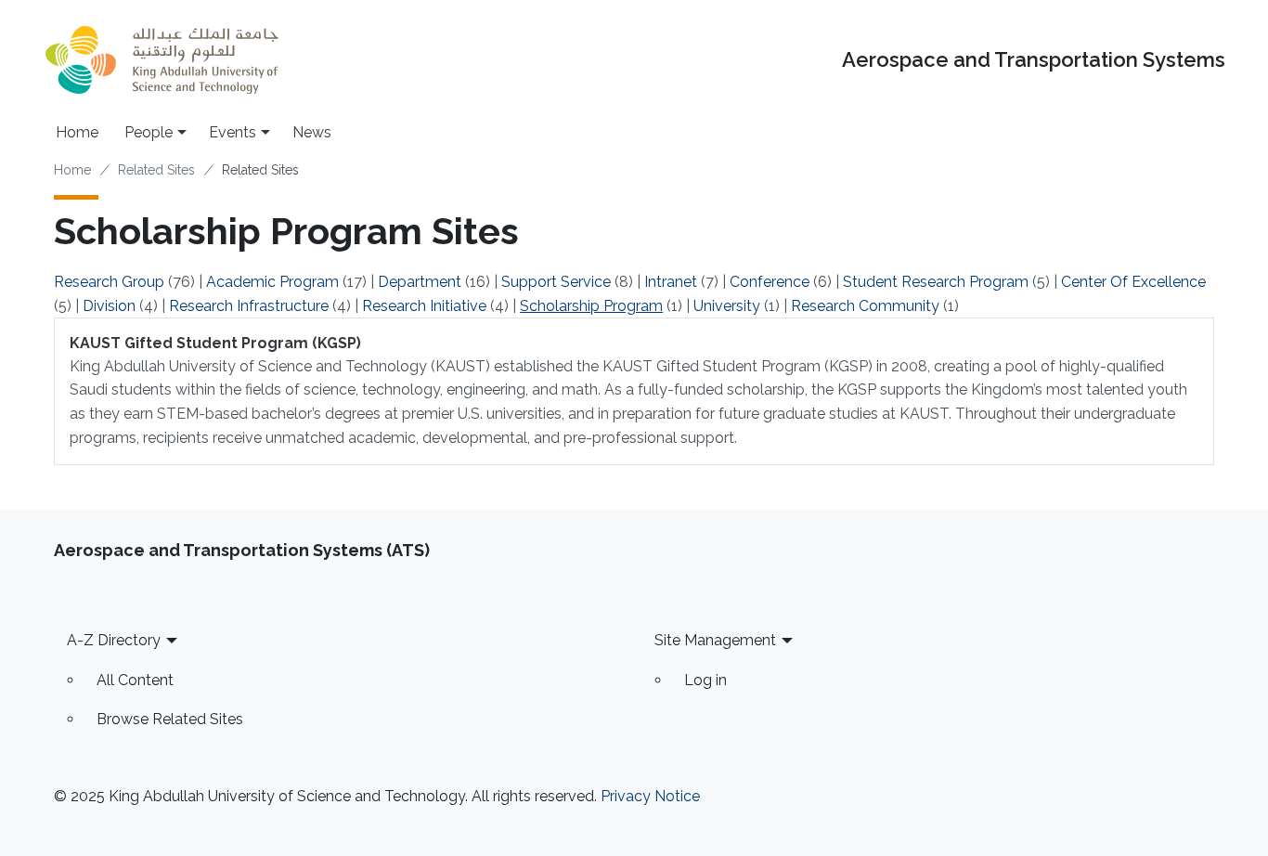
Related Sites (156, 169)
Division (109, 306)
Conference (769, 282)
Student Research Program (936, 282)
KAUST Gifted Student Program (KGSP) (215, 343)
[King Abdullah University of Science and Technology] (161, 60)
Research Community (865, 306)
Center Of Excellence (1133, 282)
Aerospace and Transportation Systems (1033, 59)
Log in (705, 680)
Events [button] (232, 132)
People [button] (148, 132)
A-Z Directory (114, 640)
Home (77, 132)
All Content (135, 680)
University (726, 306)
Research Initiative (424, 306)
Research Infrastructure (249, 306)
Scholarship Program (591, 306)
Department (419, 282)
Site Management (715, 640)
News (311, 132)
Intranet (670, 282)
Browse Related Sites (170, 719)
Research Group (109, 282)
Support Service (556, 282)
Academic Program (272, 282)
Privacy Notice (650, 796)
